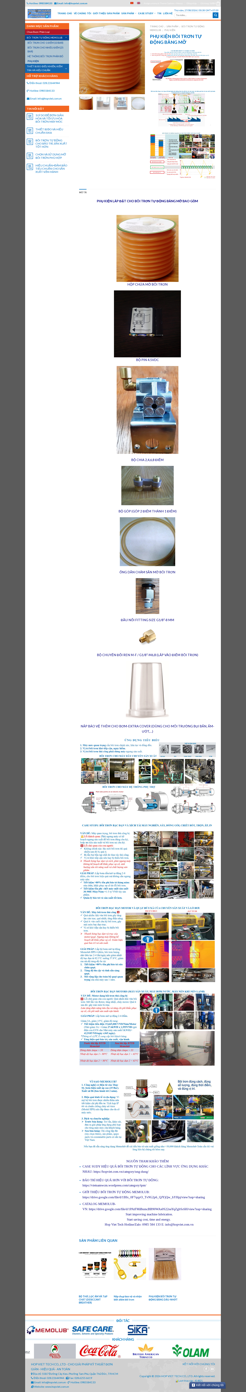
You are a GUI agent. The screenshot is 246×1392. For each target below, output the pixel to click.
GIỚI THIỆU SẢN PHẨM (106, 13)
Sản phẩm (172, 26)
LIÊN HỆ (168, 13)
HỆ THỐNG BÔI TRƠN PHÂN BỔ (45, 56)
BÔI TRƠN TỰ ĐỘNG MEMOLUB (44, 37)
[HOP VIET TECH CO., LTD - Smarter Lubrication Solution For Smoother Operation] (42, 14)
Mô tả (83, 192)
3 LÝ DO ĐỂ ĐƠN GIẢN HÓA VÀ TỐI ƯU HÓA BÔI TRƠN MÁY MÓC (49, 118)
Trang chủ (156, 26)
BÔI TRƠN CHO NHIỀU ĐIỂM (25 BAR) (45, 49)
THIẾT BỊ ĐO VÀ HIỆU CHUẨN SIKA (49, 131)
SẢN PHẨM (127, 13)
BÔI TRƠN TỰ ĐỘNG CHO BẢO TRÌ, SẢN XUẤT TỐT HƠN (51, 143)
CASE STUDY (145, 13)
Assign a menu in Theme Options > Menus (163, 3)
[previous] (85, 59)
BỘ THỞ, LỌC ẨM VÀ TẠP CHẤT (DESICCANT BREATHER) (93, 1299)
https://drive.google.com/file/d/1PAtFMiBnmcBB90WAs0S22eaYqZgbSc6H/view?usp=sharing (150, 1209)
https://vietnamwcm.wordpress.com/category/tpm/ (114, 1185)
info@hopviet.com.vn (179, 1224)
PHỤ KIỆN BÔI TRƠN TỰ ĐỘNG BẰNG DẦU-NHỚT (163, 1298)
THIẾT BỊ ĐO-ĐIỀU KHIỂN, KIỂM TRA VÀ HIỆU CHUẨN (44, 68)
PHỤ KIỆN (169, 30)
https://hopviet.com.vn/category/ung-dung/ (121, 1171)
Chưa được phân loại (38, 31)
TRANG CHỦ (65, 13)
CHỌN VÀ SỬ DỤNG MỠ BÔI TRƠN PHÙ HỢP (50, 156)
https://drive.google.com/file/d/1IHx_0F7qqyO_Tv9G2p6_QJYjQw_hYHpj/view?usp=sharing (144, 1197)
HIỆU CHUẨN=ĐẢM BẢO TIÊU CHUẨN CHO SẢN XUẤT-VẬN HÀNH (51, 168)
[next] (139, 59)
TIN (159, 13)
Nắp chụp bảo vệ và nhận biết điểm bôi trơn (128, 1298)
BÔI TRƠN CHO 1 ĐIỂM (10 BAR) (45, 42)
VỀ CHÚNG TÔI (82, 13)
